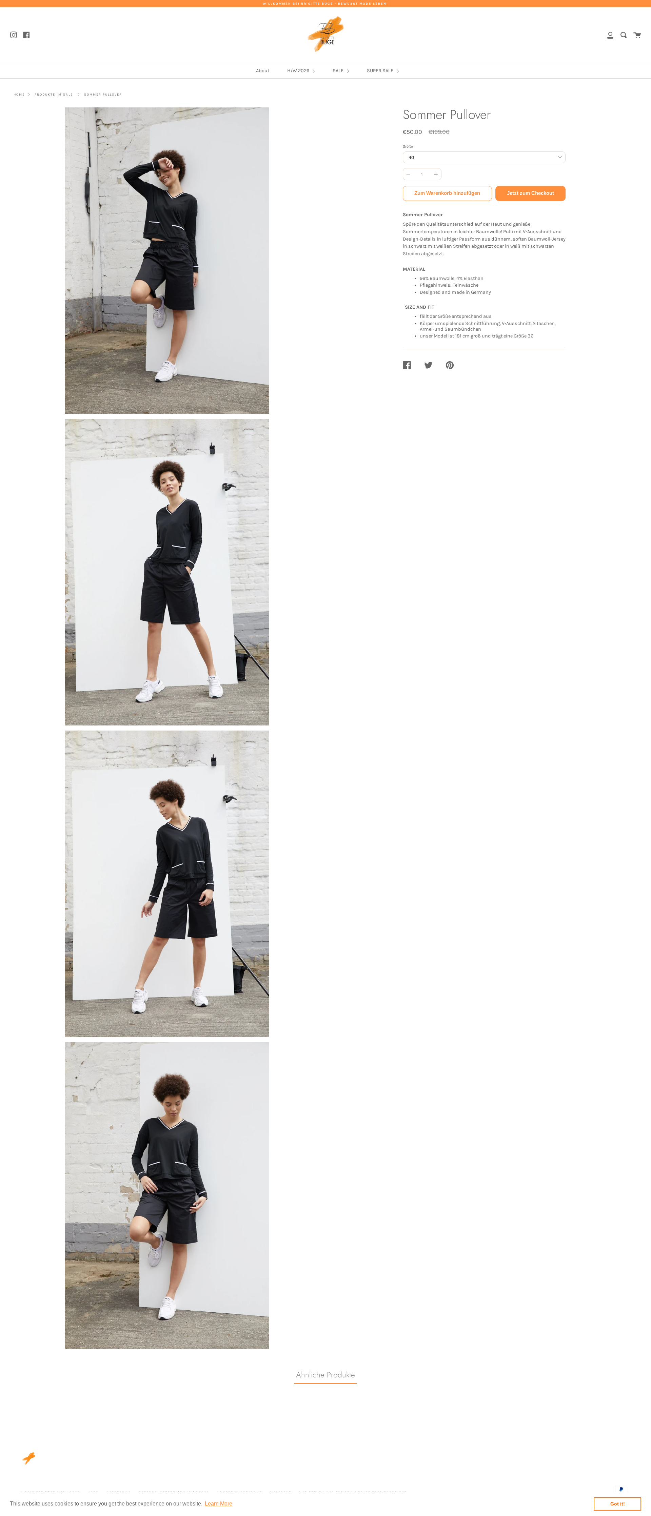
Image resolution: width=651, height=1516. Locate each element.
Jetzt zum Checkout (530, 193)
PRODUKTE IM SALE (54, 94)
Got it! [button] (617, 1504)
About (262, 71)
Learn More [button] (218, 1504)
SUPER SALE (380, 71)
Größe (408, 146)
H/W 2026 (298, 71)
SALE (338, 71)
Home (19, 94)
